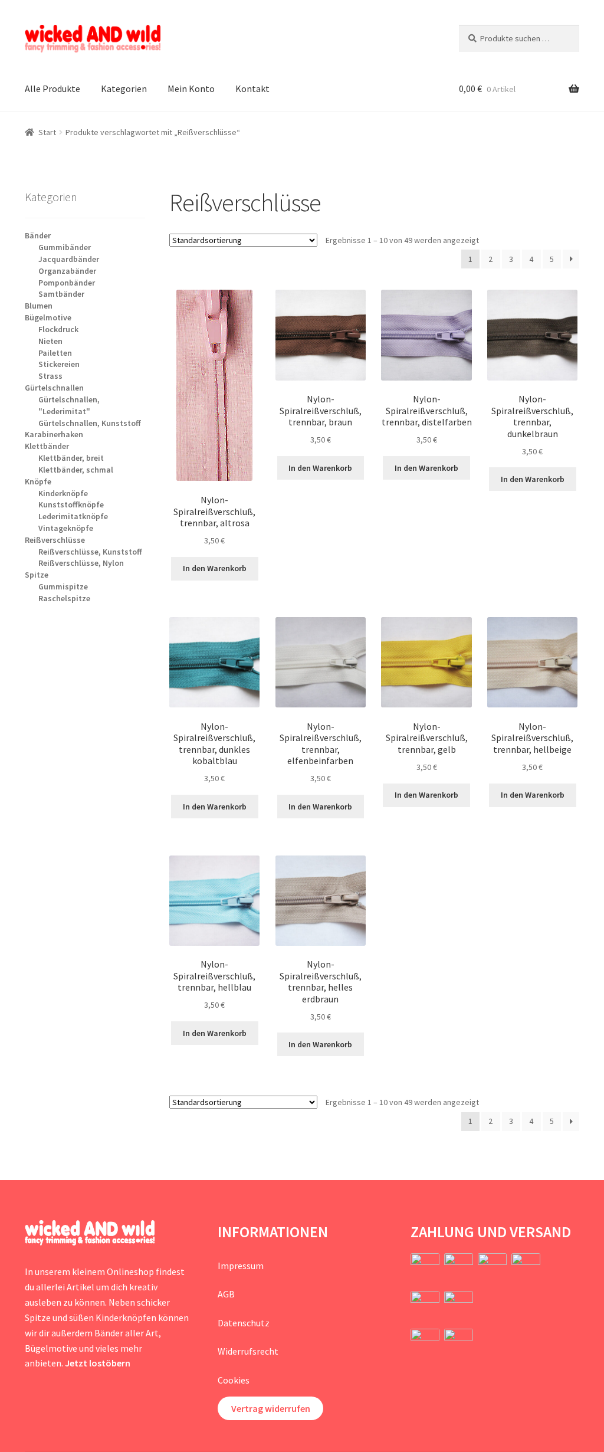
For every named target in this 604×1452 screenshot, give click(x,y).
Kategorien (124, 88)
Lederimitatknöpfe (73, 516)
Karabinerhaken (54, 434)
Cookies (234, 1380)
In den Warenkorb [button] (215, 568)
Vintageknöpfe (65, 528)
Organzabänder (67, 271)
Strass (50, 376)
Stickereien (59, 364)
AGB (226, 1294)
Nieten (50, 341)
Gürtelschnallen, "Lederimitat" (69, 405)
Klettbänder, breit (71, 458)
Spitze (36, 574)
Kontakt (252, 88)
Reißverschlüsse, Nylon (81, 563)
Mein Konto (191, 88)
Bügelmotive (48, 317)
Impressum (241, 1265)
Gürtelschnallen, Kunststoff (89, 423)
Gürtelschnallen (54, 387)
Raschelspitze (64, 598)
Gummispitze (63, 586)
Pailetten (55, 353)
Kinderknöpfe (63, 493)
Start (47, 132)
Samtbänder (61, 294)
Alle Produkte (52, 88)
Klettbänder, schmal (75, 469)
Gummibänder (64, 247)
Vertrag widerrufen (270, 1408)
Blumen (38, 305)
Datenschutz (244, 1323)
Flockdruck (58, 329)
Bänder (38, 235)
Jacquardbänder (68, 259)
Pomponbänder (66, 282)
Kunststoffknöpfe (71, 504)
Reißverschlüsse (55, 540)
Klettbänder (47, 446)
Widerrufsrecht (248, 1351)
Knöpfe (38, 481)
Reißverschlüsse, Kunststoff (90, 551)
